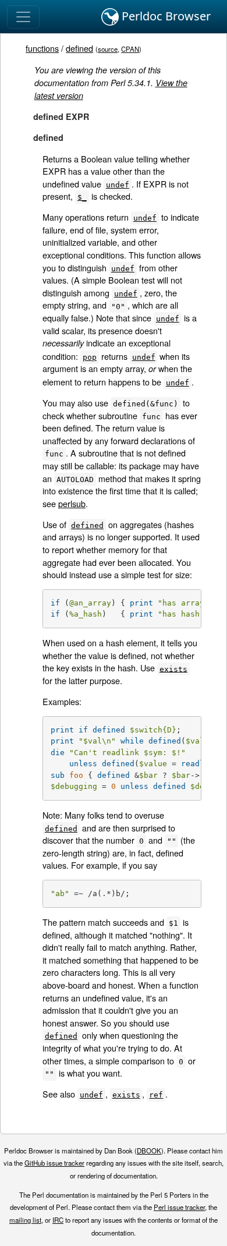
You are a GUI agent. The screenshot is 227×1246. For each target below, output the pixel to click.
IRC (57, 1219)
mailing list (25, 1219)
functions (42, 48)
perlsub (72, 503)
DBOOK (149, 1150)
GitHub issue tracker (54, 1162)
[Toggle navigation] (23, 17)
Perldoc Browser (165, 16)
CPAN (130, 49)
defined (79, 48)
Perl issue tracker (179, 1207)
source (108, 49)
